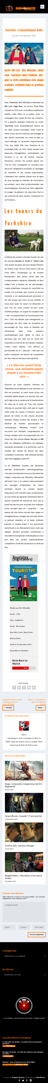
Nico (17, 36)
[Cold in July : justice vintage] (24, 832)
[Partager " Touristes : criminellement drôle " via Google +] (24, 687)
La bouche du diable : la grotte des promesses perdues (22, 1043)
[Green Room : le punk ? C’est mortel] (24, 802)
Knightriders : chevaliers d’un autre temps (23, 876)
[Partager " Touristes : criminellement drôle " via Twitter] (19, 687)
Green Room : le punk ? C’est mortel (23, 816)
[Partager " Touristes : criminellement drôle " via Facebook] (14, 687)
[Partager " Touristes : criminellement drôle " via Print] (33, 687)
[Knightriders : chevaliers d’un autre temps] (24, 862)
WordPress (40, 1077)
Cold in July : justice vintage (19, 845)
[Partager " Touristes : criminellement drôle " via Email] (28, 687)
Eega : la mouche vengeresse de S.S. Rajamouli (23, 785)
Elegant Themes (18, 1077)
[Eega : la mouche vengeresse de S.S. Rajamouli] (24, 770)
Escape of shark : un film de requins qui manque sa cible (22, 1053)
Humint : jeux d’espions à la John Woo (18, 1062)
